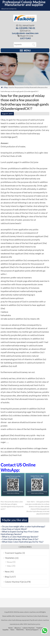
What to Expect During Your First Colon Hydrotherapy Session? (20, 532)
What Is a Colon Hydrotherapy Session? (20, 536)
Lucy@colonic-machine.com (25, 33)
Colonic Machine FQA (14, 582)
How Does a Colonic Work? (14, 529)
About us (17, 628)
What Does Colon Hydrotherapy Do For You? (22, 541)
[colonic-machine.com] (25, 20)
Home (10, 628)
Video (9, 566)
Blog (5, 87)
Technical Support (32, 630)
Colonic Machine (28, 628)
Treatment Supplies (13, 553)
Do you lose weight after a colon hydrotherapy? (23, 526)
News (7, 571)
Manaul (10, 562)
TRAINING (9, 558)
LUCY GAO (25, 38)
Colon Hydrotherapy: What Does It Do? (20, 539)
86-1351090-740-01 (25, 28)
